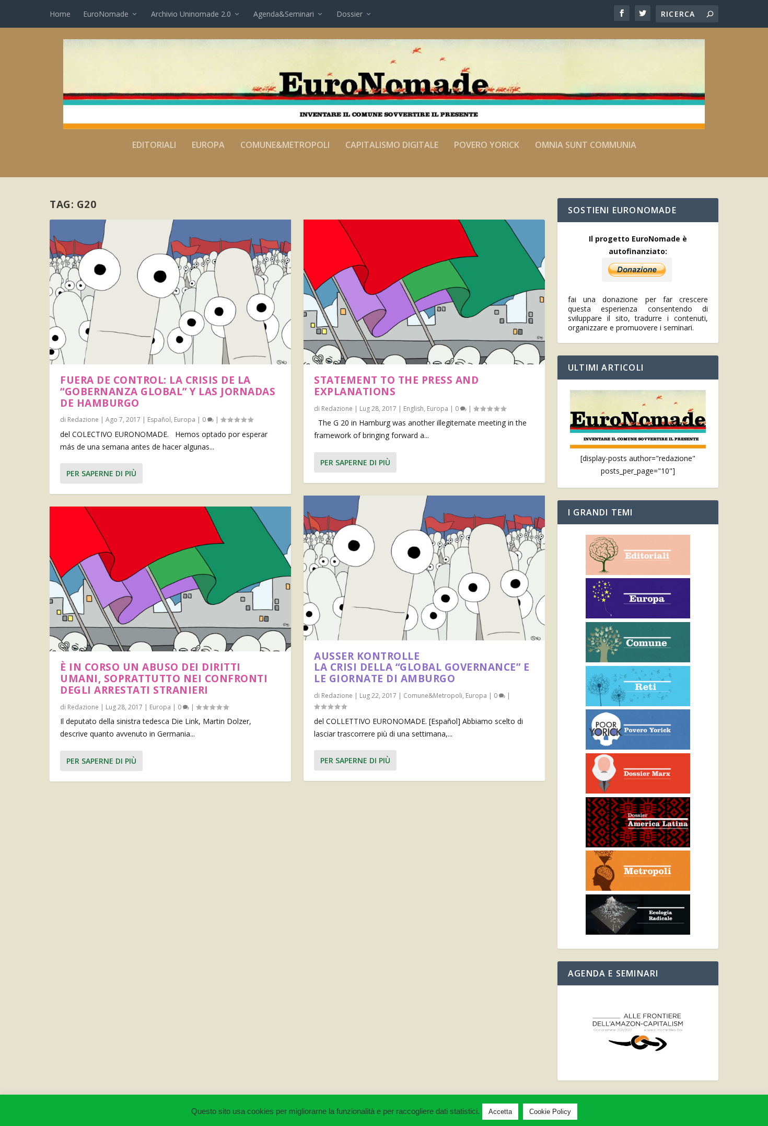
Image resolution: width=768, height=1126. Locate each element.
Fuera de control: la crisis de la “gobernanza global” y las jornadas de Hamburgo (167, 391)
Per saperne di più (101, 473)
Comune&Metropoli (285, 146)
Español (159, 419)
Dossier (349, 14)
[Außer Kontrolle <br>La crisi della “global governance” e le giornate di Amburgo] (424, 568)
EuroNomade (106, 14)
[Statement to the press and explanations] (424, 292)
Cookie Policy (550, 1112)
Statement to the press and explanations (396, 385)
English (413, 408)
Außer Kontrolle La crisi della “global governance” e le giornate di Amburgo (421, 667)
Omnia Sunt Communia (585, 146)
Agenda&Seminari (283, 14)
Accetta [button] (500, 1112)
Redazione (83, 419)
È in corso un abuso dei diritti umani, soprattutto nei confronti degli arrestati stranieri (163, 678)
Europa (208, 146)
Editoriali (154, 146)
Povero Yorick (486, 146)
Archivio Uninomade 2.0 (191, 14)
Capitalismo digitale (391, 146)
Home (60, 14)
